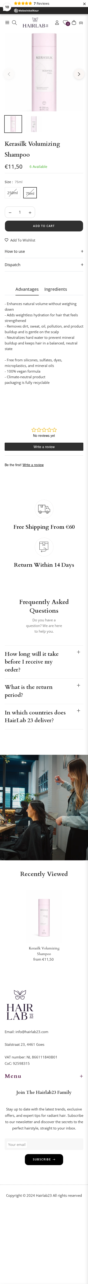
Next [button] (79, 74)
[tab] (27, 291)
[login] (55, 23)
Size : (14, 182)
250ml (12, 192)
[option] (44, 72)
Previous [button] (9, 74)
